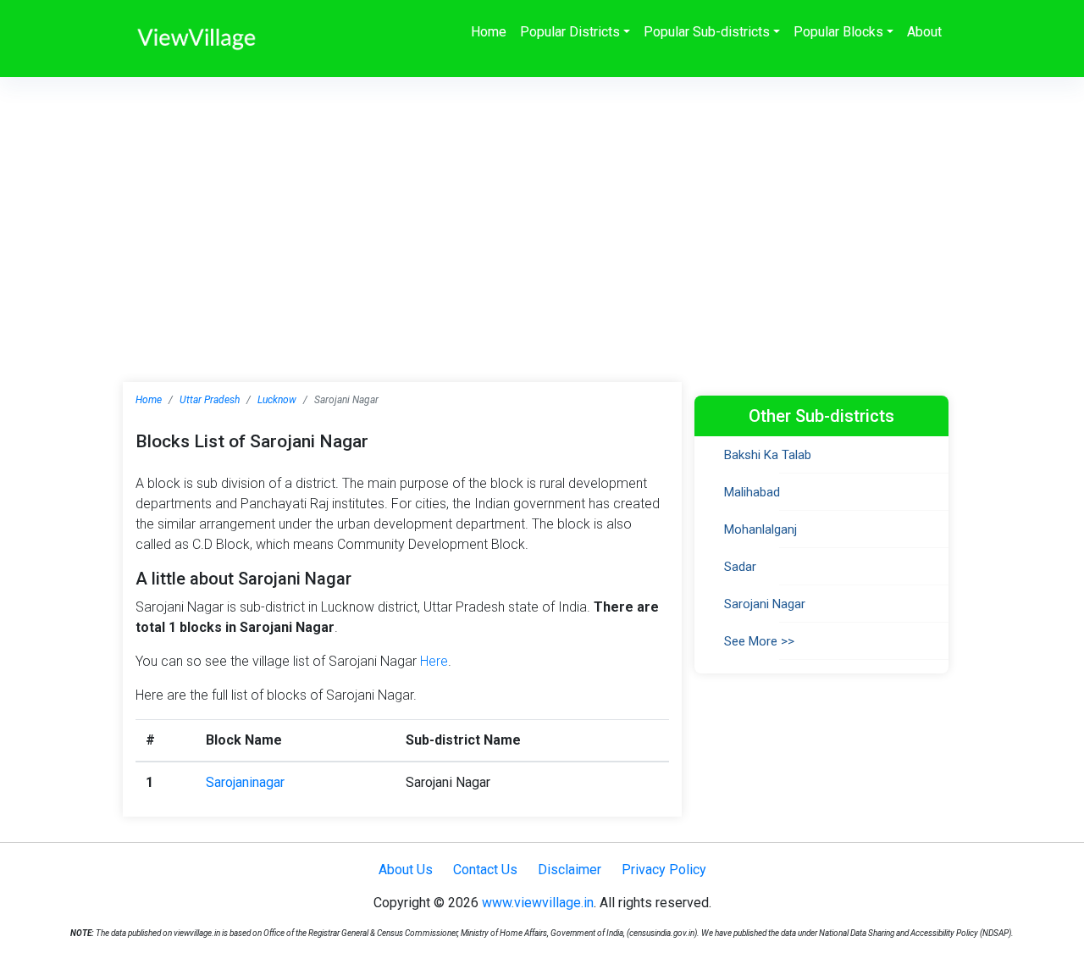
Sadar (740, 566)
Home (488, 32)
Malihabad (752, 492)
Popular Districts (570, 32)
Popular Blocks (838, 32)
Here (434, 661)
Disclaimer (569, 870)
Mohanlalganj (760, 529)
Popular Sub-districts (707, 32)
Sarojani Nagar (764, 604)
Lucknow (276, 400)
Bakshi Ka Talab (767, 455)
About (924, 32)
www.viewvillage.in (538, 903)
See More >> (759, 641)
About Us (406, 870)
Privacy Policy (664, 870)
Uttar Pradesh (210, 400)
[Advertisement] (542, 204)
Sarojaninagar (245, 782)
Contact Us (485, 870)
